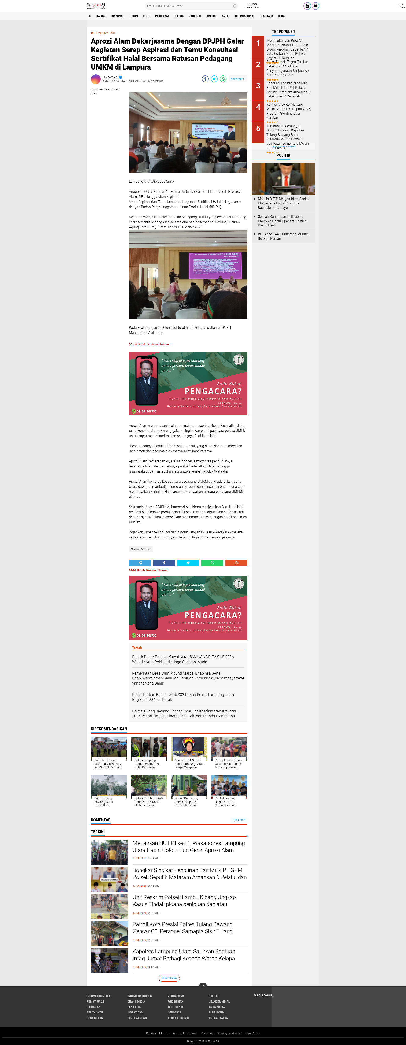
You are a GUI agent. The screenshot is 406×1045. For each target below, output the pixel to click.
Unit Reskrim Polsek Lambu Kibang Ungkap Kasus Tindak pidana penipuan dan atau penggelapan (184, 904)
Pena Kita (134, 1007)
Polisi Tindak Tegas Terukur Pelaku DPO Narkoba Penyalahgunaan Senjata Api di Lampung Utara (288, 68)
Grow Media (217, 1007)
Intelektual (217, 1012)
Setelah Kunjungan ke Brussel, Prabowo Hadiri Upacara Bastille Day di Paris (282, 221)
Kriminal (117, 16)
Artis (225, 16)
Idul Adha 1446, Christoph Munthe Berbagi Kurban (283, 236)
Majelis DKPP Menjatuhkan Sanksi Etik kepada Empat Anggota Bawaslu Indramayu (283, 203)
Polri (146, 16)
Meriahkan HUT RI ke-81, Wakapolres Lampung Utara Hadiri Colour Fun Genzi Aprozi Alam (189, 846)
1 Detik (213, 996)
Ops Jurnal (176, 1007)
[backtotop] (203, 987)
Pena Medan (95, 1018)
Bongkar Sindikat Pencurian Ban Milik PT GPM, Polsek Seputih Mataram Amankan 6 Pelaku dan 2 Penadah (190, 877)
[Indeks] (307, 6)
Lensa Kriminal (178, 1018)
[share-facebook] (205, 78)
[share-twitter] (214, 78)
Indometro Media (98, 996)
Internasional (244, 16)
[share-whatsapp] (223, 78)
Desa (281, 16)
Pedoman (207, 1033)
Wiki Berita (175, 1001)
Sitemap (192, 1033)
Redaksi (151, 1033)
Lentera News (137, 1018)
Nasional (195, 16)
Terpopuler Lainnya (283, 146)
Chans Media (136, 1001)
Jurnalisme (176, 996)
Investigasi (136, 1012)
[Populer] (315, 6)
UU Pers (164, 1033)
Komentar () (238, 78)
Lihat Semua (169, 978)
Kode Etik (178, 1033)
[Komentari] (236, 563)
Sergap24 (174, 1012)
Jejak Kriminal (219, 1001)
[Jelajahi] (401, 6)
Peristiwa (162, 16)
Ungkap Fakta (218, 1018)
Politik (179, 16)
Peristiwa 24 (95, 1001)
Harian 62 (93, 1007)
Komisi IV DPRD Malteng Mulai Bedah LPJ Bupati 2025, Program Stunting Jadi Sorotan (288, 111)
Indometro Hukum (140, 996)
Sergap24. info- (106, 32)
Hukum (133, 16)
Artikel (211, 16)
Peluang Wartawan (229, 1033)
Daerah (101, 16)
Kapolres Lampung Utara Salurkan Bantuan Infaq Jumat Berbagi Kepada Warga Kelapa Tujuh (184, 958)
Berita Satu (95, 1012)
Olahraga (266, 16)
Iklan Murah (252, 1033)
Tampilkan (238, 820)
